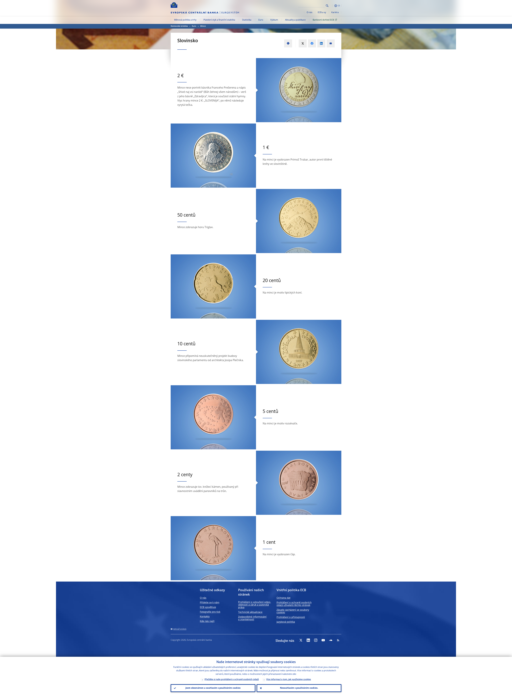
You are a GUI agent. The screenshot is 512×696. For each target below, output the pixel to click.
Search (327, 5)
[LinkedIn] (308, 640)
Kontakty (205, 616)
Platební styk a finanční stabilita (219, 20)
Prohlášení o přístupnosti (291, 617)
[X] (301, 640)
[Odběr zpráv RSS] (338, 640)
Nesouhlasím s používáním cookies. (299, 688)
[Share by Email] (331, 43)
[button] (332, 5)
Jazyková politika (286, 622)
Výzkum (274, 20)
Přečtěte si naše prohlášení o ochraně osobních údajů (232, 680)
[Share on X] (303, 43)
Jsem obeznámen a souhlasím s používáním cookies (213, 688)
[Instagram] (316, 640)
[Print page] (288, 43)
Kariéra (335, 12)
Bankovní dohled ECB (323, 20)
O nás (309, 12)
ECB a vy (322, 12)
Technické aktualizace (250, 612)
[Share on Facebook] (312, 43)
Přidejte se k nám (209, 602)
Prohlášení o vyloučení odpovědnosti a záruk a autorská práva (254, 605)
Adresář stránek (179, 629)
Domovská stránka (179, 26)
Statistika (246, 20)
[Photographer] (231, 174)
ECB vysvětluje (208, 607)
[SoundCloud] (330, 640)
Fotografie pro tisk (210, 612)
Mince (203, 26)
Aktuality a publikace (295, 20)
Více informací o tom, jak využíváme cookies (288, 680)
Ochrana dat (283, 598)
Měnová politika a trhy (185, 20)
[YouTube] (323, 640)
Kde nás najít (207, 621)
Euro (260, 20)
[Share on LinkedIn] (321, 43)
